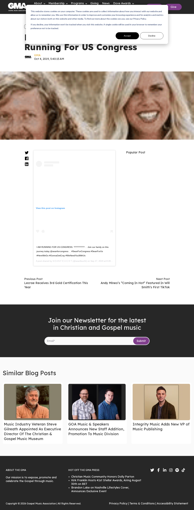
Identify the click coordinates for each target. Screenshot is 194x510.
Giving (94, 3)
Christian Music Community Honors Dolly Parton (102, 476)
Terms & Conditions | (143, 503)
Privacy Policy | (119, 503)
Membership (56, 3)
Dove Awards (122, 3)
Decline (151, 35)
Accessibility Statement (172, 503)
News (106, 3)
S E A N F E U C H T (62, 261)
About (38, 3)
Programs (77, 3)
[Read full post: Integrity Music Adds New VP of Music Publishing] (161, 402)
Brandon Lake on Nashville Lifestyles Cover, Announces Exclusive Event (100, 489)
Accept (127, 35)
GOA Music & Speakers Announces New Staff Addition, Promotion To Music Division (96, 429)
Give (173, 7)
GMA (37, 55)
